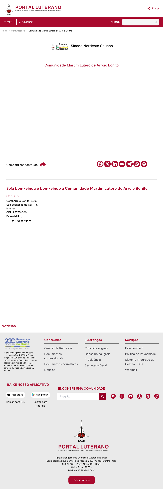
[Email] (122, 164)
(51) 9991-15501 (21, 221)
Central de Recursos (58, 348)
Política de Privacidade (140, 354)
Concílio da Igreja (96, 348)
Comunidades (18, 30)
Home (4, 30)
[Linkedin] (114, 164)
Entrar (155, 8)
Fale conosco (134, 348)
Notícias (49, 369)
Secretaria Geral (96, 365)
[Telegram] (129, 164)
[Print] (144, 164)
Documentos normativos (61, 364)
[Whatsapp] (136, 164)
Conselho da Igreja (97, 354)
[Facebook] (100, 164)
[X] (107, 164)
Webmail (131, 369)
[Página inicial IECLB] (9, 8)
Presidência (93, 359)
